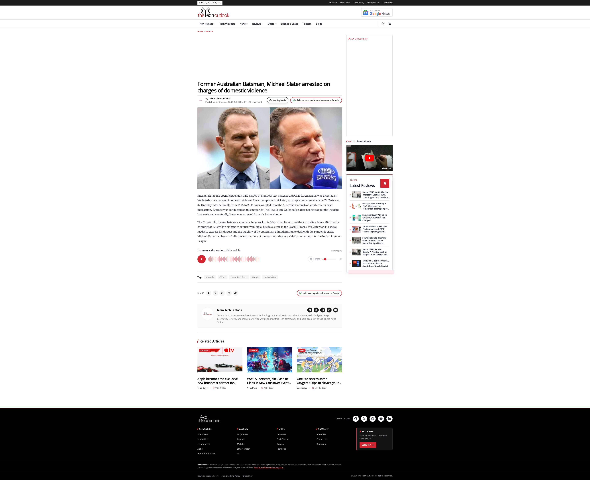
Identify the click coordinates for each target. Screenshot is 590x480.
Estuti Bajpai (202, 388)
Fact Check (282, 439)
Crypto (280, 443)
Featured (281, 448)
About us (333, 2)
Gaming (253, 350)
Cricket (222, 277)
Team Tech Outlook (229, 310)
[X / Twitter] (316, 310)
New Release (206, 23)
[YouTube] (335, 310)
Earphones (242, 434)
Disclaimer (345, 2)
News (243, 23)
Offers (271, 23)
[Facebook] (208, 293)
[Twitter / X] (215, 293)
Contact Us (388, 2)
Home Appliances (206, 453)
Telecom (307, 23)
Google (255, 277)
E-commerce (203, 443)
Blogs (319, 23)
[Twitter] (364, 419)
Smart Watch (243, 448)
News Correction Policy (207, 475)
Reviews (256, 23)
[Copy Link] (235, 293)
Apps (302, 350)
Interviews (202, 434)
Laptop (240, 439)
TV (238, 453)
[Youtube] (381, 419)
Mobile (240, 443)
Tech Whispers (227, 23)
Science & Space (289, 23)
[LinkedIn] (222, 293)
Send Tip (366, 445)
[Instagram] (322, 310)
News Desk (252, 388)
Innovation (202, 439)
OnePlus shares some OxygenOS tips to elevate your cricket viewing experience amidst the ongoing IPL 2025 (318, 381)
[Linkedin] (389, 419)
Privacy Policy (373, 2)
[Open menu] (390, 24)
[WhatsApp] (229, 293)
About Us (321, 434)
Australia (210, 277)
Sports (209, 31)
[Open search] (383, 24)
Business (204, 350)
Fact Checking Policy (231, 475)
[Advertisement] (269, 56)
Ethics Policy (358, 2)
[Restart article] (311, 259)
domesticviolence (239, 277)
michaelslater (270, 277)
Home (200, 31)
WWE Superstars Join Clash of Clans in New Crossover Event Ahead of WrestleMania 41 (267, 381)
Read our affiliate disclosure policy (268, 467)
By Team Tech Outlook (218, 98)
